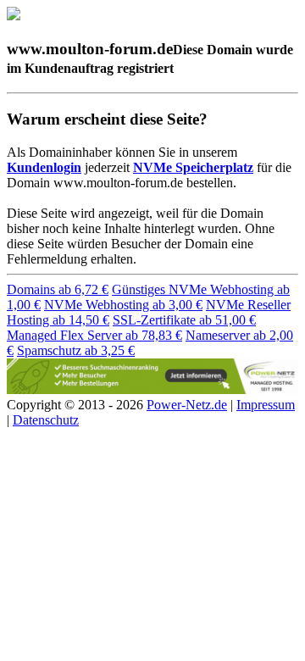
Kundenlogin (44, 167)
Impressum (265, 404)
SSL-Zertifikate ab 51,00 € (184, 320)
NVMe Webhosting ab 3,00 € (123, 304)
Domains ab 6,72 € (57, 289)
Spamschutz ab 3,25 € (76, 350)
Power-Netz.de (187, 404)
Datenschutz (46, 420)
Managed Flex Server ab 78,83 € (94, 335)
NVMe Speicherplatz (193, 167)
